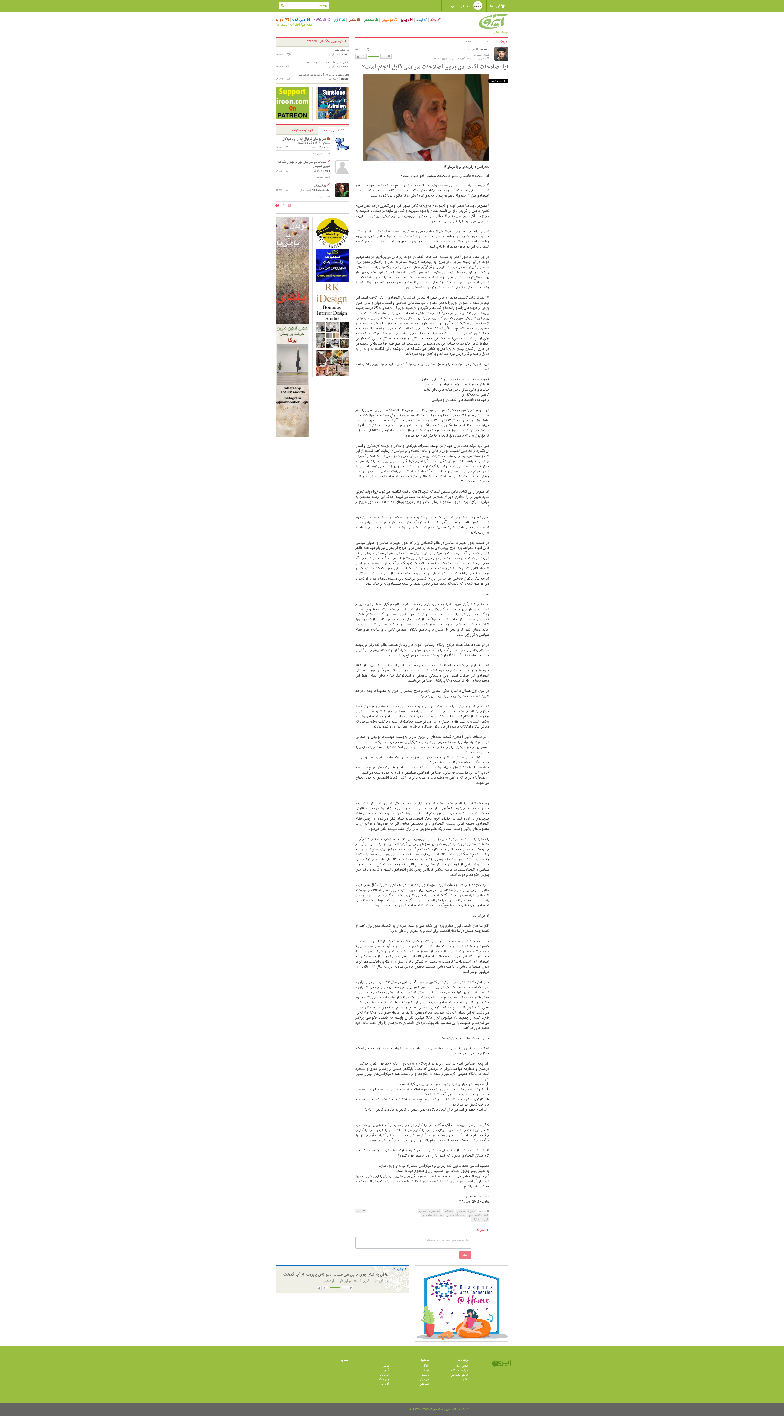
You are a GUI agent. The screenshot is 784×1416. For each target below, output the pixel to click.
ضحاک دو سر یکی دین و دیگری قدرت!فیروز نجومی (304, 164)
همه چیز (306, 25)
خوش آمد (463, 1366)
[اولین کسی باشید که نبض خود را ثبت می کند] (477, 5)
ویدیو (405, 20)
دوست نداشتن (389, 56)
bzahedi (484, 50)
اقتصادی (477, 55)
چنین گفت (299, 20)
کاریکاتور (320, 20)
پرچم (360, 1211)
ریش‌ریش (320, 185)
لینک (420, 20)
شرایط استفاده (459, 1370)
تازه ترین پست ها (333, 130)
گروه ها (495, 6)
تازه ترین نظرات (302, 130)
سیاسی (319, 177)
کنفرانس (448, 1211)
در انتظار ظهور (341, 50)
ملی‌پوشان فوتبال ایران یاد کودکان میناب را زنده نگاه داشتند (306, 141)
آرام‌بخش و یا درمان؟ (429, 1211)
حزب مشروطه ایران (432, 1215)
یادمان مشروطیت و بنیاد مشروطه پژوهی (326, 62)
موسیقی (387, 20)
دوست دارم (358, 56)
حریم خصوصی (459, 1375)
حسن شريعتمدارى (466, 1211)
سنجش (369, 20)
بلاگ (433, 20)
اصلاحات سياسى (455, 1215)
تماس (465, 1379)
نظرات (294, 25)
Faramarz (324, 148)
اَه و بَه (280, 20)
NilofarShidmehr (321, 190)
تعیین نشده (317, 153)
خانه (486, 42)
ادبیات (319, 196)
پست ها (282, 25)
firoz (327, 171)
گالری (337, 20)
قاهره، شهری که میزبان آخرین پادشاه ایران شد (324, 75)
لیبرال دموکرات (480, 1219)
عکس (352, 20)
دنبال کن (471, 49)
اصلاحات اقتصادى (478, 1215)
